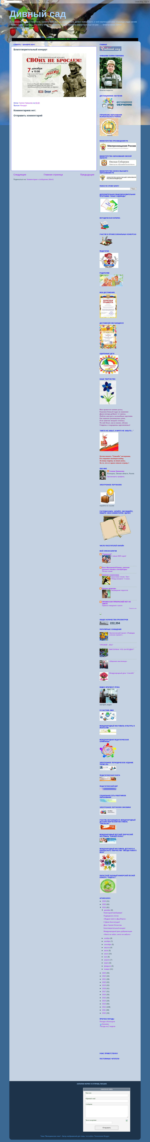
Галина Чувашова (116, 471)
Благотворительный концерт (114, 928)
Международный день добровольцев (118, 931)
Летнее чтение (107, 571)
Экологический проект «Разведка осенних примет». (122, 634)
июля (106, 950)
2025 (104, 904)
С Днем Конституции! (112, 922)
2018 (104, 988)
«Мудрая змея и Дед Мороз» (115, 919)
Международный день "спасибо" (121, 673)
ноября (107, 938)
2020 (104, 982)
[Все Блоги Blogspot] (100, 614)
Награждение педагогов (119, 590)
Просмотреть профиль (115, 476)
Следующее (19, 174)
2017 (104, 991)
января (107, 969)
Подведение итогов (111, 916)
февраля (107, 966)
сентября (108, 944)
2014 (104, 1001)
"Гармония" (107, 554)
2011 (104, 1010)
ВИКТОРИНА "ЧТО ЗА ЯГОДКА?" (121, 649)
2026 (104, 901)
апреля (107, 960)
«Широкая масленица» (118, 661)
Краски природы (109, 588)
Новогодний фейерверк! (113, 913)
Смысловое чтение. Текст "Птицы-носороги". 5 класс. (120, 578)
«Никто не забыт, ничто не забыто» (117, 934)
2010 (104, 1013)
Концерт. (23, 105)
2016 (104, 994)
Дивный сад (37, 14)
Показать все (133, 608)
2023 (104, 973)
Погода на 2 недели (107, 1026)
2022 (104, 976)
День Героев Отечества (113, 925)
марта (106, 963)
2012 (104, 1007)
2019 (104, 985)
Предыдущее (87, 174)
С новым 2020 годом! (118, 556)
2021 (104, 979)
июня (106, 954)
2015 (104, 998)
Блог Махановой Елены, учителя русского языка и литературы (115, 568)
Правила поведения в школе (112, 605)
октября (107, 941)
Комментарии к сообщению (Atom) (40, 179)
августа (107, 947)
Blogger (106, 1136)
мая (106, 957)
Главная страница (53, 174)
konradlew (89, 1136)
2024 (104, 907)
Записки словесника (110, 575)
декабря (107, 910)
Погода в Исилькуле (107, 1021)
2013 (104, 1004)
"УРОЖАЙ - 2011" (106, 645)
